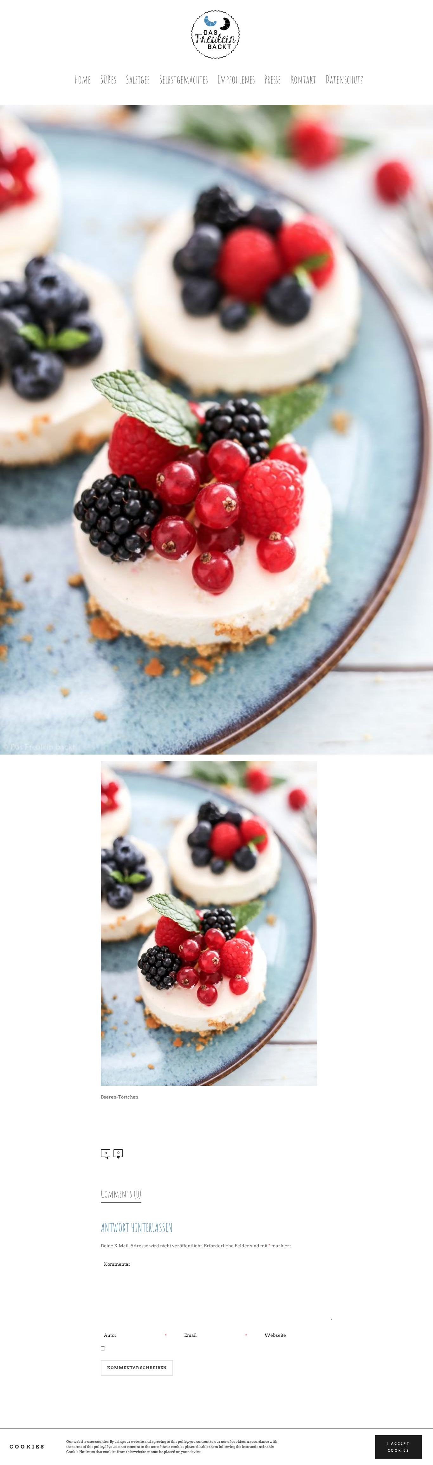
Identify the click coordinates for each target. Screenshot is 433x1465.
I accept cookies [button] (398, 1447)
